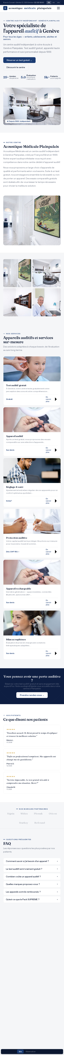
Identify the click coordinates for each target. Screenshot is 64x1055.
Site (20, 1051)
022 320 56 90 (39, 2)
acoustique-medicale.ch (31, 78)
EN (58, 2)
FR (49, 2)
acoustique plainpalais (30, 8)
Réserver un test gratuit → (19, 60)
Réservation (31, 1051)
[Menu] (58, 8)
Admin (42, 1051)
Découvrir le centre (16, 67)
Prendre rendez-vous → (32, 695)
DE (54, 2)
